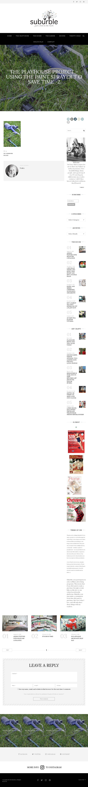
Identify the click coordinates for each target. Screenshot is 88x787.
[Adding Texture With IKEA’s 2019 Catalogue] (15, 623)
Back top (81, 779)
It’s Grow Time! (47, 636)
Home (9, 36)
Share (6, 155)
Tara (39, 66)
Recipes (62, 36)
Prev (7, 650)
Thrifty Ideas (75, 36)
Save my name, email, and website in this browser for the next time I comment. (45, 689)
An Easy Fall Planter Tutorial (71, 319)
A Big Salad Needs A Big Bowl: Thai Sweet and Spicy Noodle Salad (72, 272)
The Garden (50, 36)
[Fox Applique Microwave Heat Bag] (73, 623)
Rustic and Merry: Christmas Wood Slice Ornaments (71, 290)
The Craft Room (22, 36)
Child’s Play (38, 42)
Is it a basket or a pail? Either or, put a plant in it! (72, 305)
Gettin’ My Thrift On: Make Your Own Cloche (71, 395)
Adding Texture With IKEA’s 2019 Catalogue (72, 255)
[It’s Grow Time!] (44, 623)
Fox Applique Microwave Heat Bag (77, 638)
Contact (51, 42)
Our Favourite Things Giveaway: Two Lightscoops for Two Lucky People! (72, 359)
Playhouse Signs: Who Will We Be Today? (71, 342)
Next (80, 650)
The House (37, 36)
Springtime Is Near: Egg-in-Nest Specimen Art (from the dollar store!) (72, 378)
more (82, 187)
